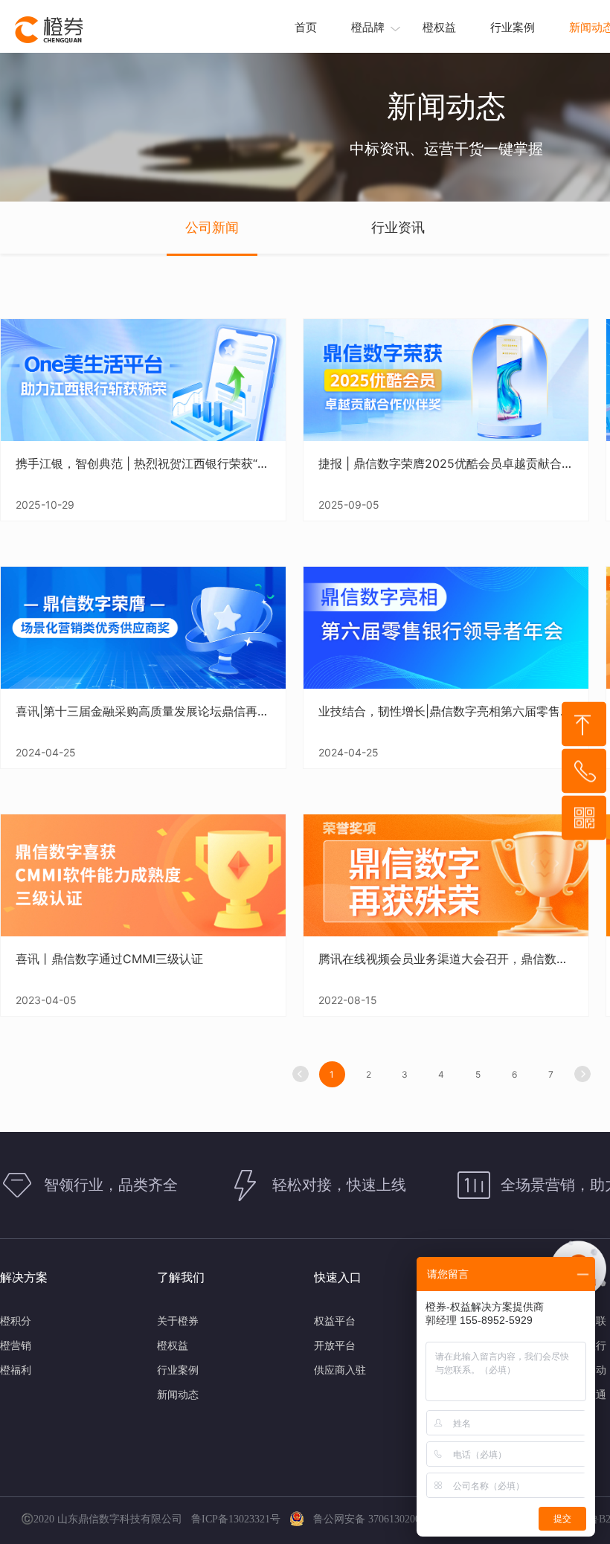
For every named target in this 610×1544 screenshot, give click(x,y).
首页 (306, 27)
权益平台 (335, 1320)
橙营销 (15, 1345)
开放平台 (335, 1345)
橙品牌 (368, 27)
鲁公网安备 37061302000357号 (378, 1519)
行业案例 (512, 27)
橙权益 (439, 27)
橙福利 (15, 1369)
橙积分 (15, 1320)
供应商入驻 (340, 1369)
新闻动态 (178, 1394)
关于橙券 (178, 1320)
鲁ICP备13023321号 (238, 1519)
